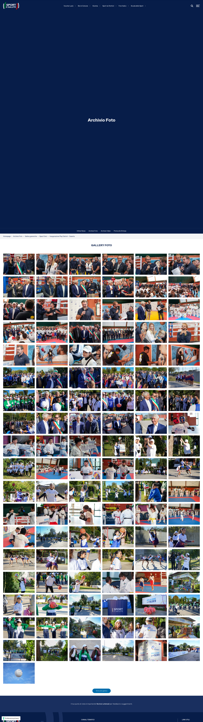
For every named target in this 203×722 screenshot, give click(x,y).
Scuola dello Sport (137, 6)
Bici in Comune (83, 6)
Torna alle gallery (101, 691)
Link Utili (186, 720)
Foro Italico (122, 6)
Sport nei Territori (108, 6)
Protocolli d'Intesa (120, 231)
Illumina (95, 6)
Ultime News (81, 231)
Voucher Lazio (68, 6)
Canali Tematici (88, 720)
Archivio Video (106, 231)
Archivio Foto (93, 231)
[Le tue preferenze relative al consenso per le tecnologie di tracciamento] (11, 718)
